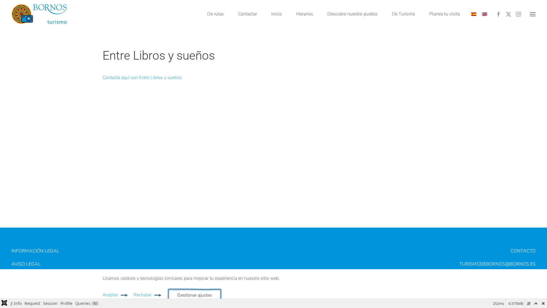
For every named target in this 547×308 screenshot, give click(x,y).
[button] (533, 14)
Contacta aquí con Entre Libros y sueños (142, 77)
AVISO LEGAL (26, 264)
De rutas (215, 14)
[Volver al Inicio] (39, 14)
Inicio (276, 14)
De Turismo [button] (403, 14)
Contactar (247, 14)
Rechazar (143, 295)
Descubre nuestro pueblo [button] (352, 14)
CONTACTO (523, 251)
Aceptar (110, 295)
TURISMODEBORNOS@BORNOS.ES (497, 264)
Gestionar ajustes (194, 295)
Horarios (304, 14)
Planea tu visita (444, 14)
